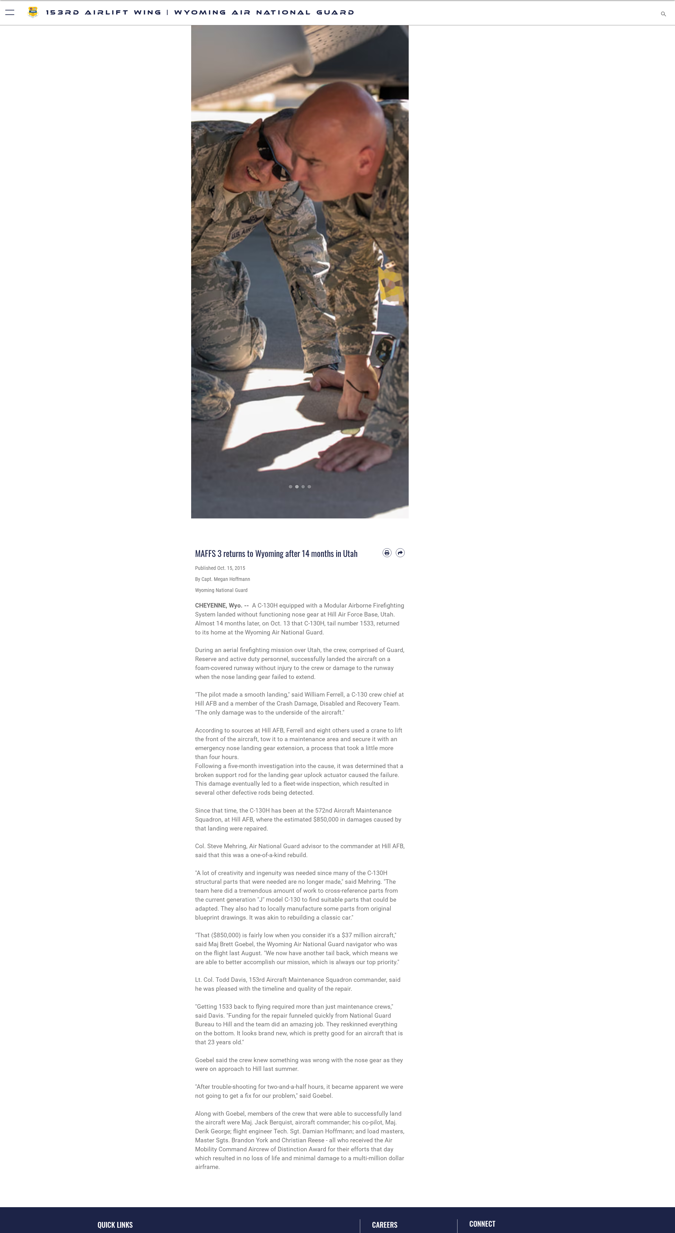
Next (398, 271)
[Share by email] (400, 552)
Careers (384, 1224)
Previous (202, 271)
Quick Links (115, 1224)
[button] (8, 12)
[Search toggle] (663, 12)
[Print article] (387, 552)
